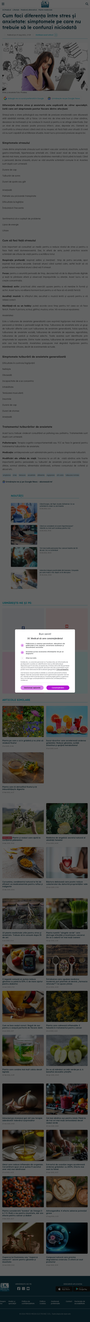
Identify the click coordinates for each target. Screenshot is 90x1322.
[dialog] (45, 661)
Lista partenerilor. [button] (62, 669)
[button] (45, 658)
